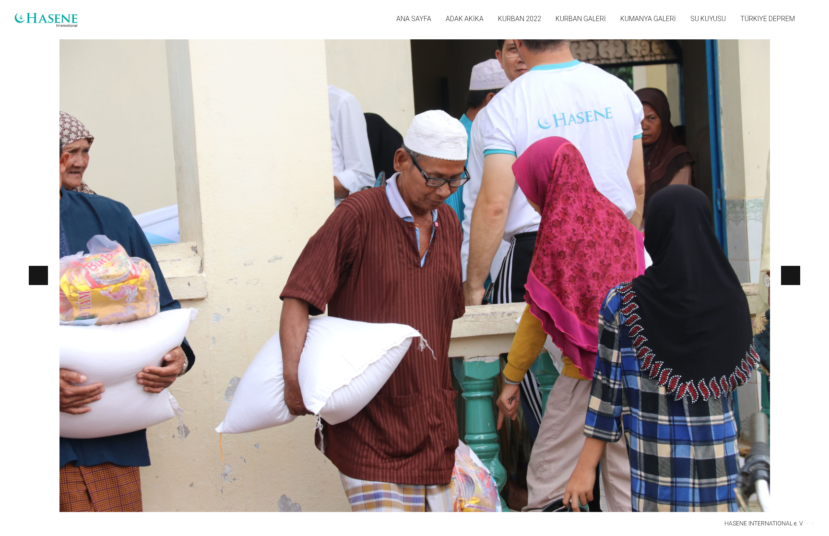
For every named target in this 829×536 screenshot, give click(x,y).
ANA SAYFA (413, 19)
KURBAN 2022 (519, 19)
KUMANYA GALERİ (648, 19)
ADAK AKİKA (465, 19)
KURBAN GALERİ (581, 19)
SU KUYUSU (708, 19)
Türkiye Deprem (767, 19)
